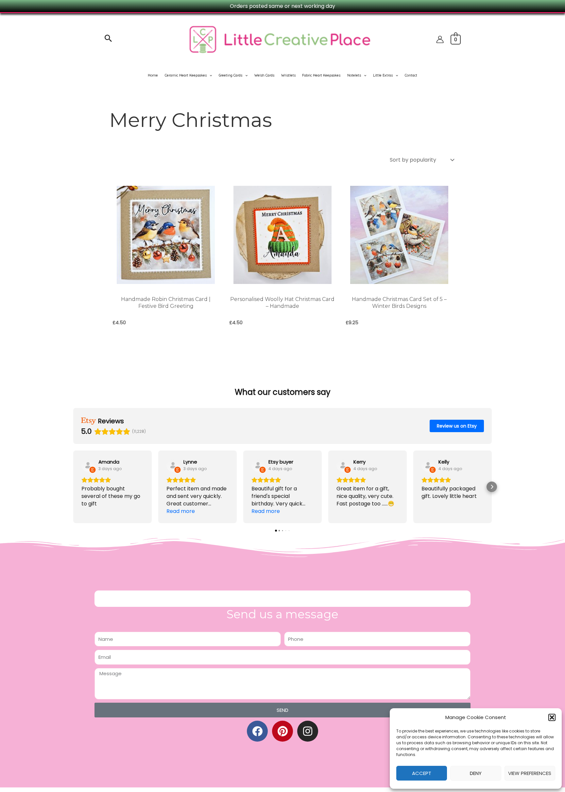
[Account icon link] (440, 39)
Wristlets (288, 75)
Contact (411, 75)
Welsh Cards (264, 75)
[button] (552, 717)
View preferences (529, 773)
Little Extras (383, 75)
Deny (476, 773)
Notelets (354, 75)
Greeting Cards (230, 75)
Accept (421, 773)
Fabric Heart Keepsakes (321, 75)
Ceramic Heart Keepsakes (186, 75)
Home (153, 75)
